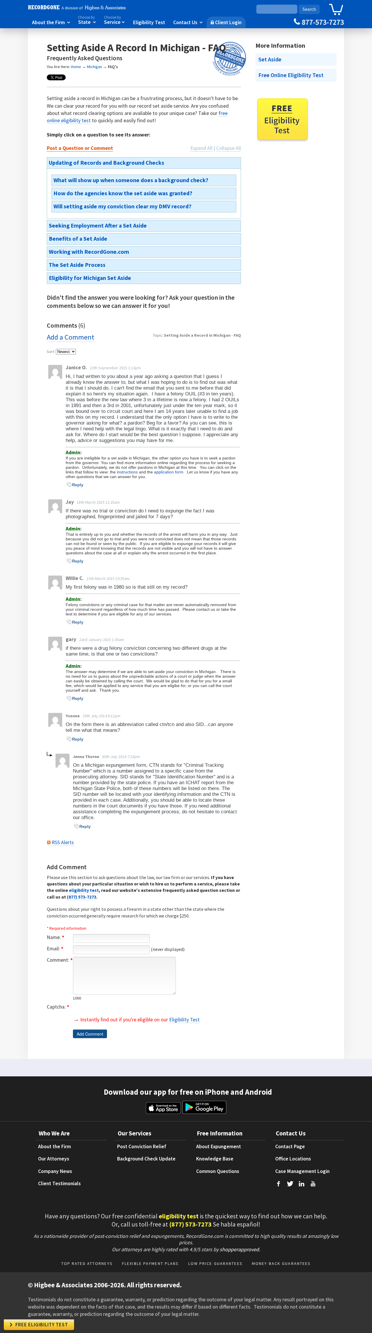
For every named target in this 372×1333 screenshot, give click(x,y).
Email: (55, 948)
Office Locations (293, 1158)
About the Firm (51, 22)
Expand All (201, 148)
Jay (70, 502)
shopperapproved (239, 1249)
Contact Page (290, 1146)
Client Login (226, 22)
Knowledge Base (214, 1158)
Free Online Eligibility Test (290, 75)
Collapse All (228, 148)
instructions (127, 472)
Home (76, 66)
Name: (55, 937)
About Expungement (218, 1146)
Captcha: (58, 1007)
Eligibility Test (149, 22)
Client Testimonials (59, 1183)
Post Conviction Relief (141, 1146)
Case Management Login (302, 1171)
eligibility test (84, 890)
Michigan (94, 66)
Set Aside (269, 59)
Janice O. (76, 367)
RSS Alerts (63, 842)
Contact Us (188, 22)
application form (168, 472)
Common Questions (217, 1171)
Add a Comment (70, 337)
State (87, 20)
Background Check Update (146, 1158)
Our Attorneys (53, 1158)
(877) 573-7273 (81, 897)
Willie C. (75, 578)
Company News (55, 1171)
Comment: (60, 960)
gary (71, 639)
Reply (77, 484)
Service (114, 20)
